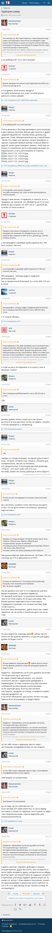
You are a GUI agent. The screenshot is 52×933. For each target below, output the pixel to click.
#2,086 (48, 260)
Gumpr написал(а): (10, 186)
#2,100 (48, 836)
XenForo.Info (17, 931)
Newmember (15, 21)
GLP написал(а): (9, 494)
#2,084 (48, 181)
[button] (3, 2)
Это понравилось (12, 321)
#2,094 (48, 572)
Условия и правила (9, 924)
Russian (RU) (8, 920)
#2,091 (48, 444)
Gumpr (5, 15)
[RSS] (10, 926)
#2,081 (48, 29)
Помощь (41, 924)
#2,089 (48, 384)
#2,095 (48, 629)
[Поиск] (48, 3)
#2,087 (48, 298)
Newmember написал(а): (12, 121)
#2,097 (48, 714)
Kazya (11, 107)
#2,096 (48, 654)
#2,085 (48, 222)
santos (12, 290)
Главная (5, 926)
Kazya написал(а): (10, 34)
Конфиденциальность (27, 924)
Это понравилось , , (25, 166)
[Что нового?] (44, 3)
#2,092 (48, 489)
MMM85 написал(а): (10, 719)
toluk (11, 406)
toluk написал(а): (9, 659)
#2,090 (48, 415)
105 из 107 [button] (26, 893)
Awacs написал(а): (10, 449)
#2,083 (48, 115)
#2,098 (48, 761)
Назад (15, 893)
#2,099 (48, 792)
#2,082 (48, 74)
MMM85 (12, 564)
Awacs (12, 376)
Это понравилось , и (20, 100)
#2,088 (48, 337)
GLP (10, 328)
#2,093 (48, 530)
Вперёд (36, 893)
